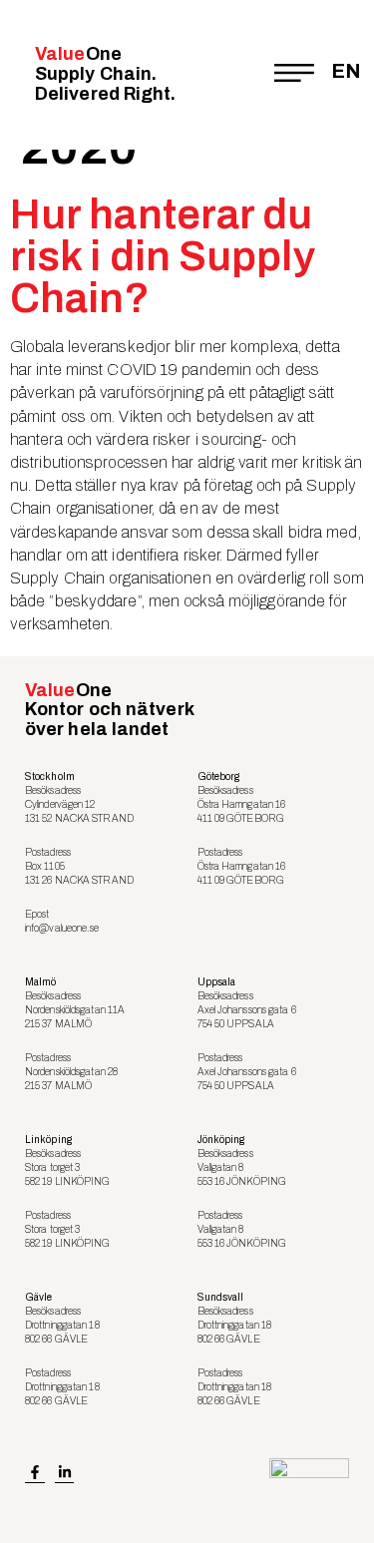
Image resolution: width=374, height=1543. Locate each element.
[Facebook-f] (35, 1473)
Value (106, 74)
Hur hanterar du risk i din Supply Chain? (162, 256)
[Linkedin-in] (65, 1473)
